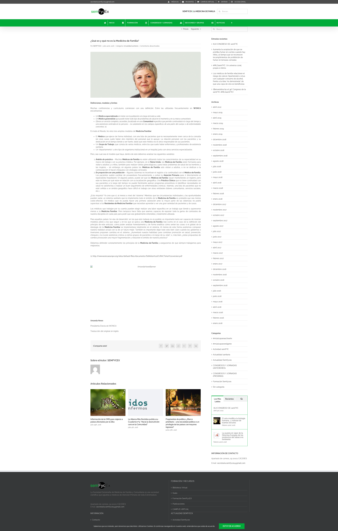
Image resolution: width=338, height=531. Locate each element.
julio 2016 (217, 291)
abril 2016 (217, 307)
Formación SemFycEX (182, 498)
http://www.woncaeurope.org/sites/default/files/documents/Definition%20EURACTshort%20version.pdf (137, 256)
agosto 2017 (218, 226)
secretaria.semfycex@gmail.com (102, 2)
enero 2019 (217, 134)
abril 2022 (217, 107)
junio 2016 (217, 296)
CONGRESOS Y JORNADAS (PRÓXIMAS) (225, 374)
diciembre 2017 (219, 204)
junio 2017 (217, 237)
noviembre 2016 (220, 275)
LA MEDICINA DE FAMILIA (204, 11)
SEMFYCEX (187, 11)
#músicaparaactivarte (222, 338)
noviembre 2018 (220, 145)
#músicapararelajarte (222, 344)
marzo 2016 (218, 312)
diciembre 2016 (219, 269)
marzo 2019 (218, 123)
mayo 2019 (217, 112)
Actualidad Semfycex (222, 360)
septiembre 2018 (220, 156)
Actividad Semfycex (181, 520)
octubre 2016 (218, 280)
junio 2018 (217, 172)
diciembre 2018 (219, 139)
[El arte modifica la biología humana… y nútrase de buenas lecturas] (216, 419)
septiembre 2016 (220, 285)
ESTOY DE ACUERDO (232, 526)
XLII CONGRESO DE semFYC (225, 44)
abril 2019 (217, 118)
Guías (175, 493)
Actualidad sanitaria (131, 46)
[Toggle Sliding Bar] (232, 22)
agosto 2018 (218, 161)
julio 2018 (217, 166)
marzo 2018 (218, 188)
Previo (185, 29)
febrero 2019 (218, 129)
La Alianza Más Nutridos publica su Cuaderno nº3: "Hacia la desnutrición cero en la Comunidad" (106, 422)
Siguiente (195, 29)
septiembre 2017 (220, 220)
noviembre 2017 (219, 210)
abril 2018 (217, 183)
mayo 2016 (217, 302)
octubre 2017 (218, 215)
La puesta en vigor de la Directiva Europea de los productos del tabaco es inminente (232, 436)
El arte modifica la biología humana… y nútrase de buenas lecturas (233, 420)
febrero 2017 (218, 258)
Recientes (229, 399)
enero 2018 (217, 199)
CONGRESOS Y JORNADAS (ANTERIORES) (225, 366)
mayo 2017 (217, 242)
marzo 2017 (218, 253)
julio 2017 (217, 231)
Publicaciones (179, 504)
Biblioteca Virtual (180, 488)
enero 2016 (217, 323)
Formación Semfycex (222, 381)
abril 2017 (217, 248)
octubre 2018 (218, 150)
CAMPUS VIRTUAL (181, 509)
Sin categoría (218, 387)
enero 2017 (217, 264)
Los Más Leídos (217, 400)
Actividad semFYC (221, 349)
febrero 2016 (218, 318)
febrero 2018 (218, 193)
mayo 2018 (217, 177)
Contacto (96, 520)
